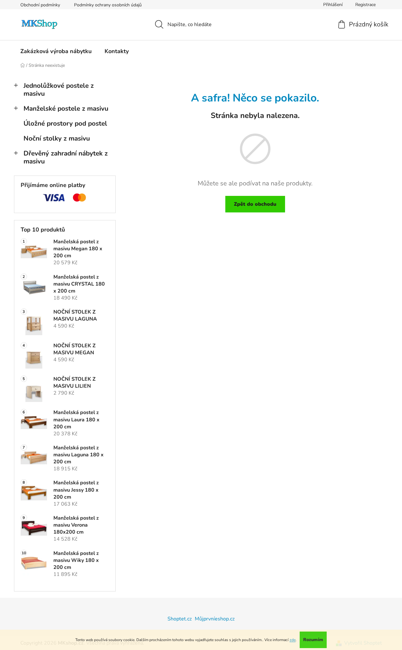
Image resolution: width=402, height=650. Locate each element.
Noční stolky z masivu (57, 138)
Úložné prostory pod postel (65, 123)
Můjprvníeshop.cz (215, 618)
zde (293, 639)
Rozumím (313, 640)
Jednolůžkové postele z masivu (59, 89)
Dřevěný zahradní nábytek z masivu (66, 157)
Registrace (365, 5)
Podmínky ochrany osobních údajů (108, 5)
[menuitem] (56, 51)
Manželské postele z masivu (66, 108)
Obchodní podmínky (40, 5)
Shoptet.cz (179, 618)
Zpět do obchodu (255, 204)
